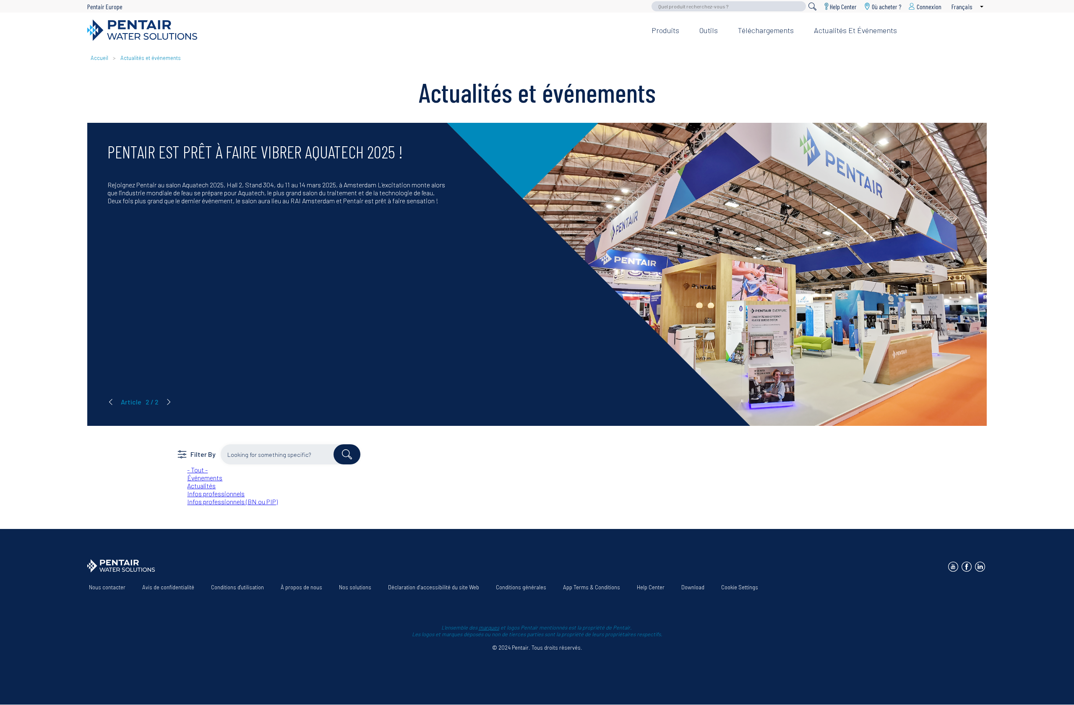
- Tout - (197, 470)
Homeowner (861, 17)
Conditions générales (521, 587)
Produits (665, 30)
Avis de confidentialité (168, 587)
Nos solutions (355, 587)
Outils (708, 30)
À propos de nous (301, 587)
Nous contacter (107, 587)
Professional (914, 17)
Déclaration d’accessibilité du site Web (433, 587)
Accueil (99, 57)
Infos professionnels (216, 494)
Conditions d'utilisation (237, 587)
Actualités (201, 486)
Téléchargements (766, 30)
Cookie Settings (739, 587)
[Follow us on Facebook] (967, 567)
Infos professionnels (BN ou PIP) (232, 501)
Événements (204, 478)
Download (692, 587)
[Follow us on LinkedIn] (980, 567)
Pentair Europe (105, 6)
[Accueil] (362, 30)
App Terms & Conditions (591, 587)
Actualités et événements (855, 30)
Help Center (843, 6)
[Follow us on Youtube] (953, 567)
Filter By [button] (203, 454)
